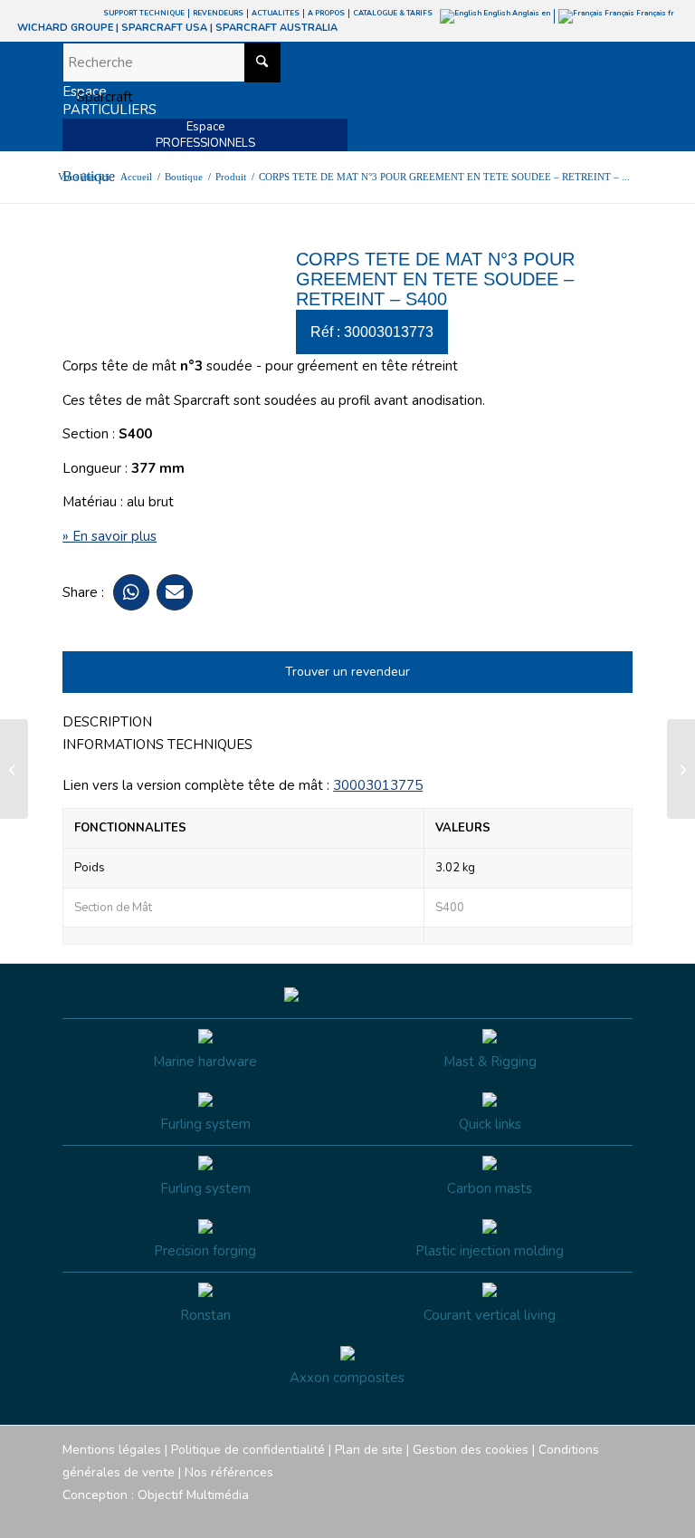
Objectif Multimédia (193, 1495)
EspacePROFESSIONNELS (205, 135)
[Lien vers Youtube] (564, 1515)
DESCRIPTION (107, 722)
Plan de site (369, 1449)
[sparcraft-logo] (97, 97)
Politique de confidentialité (248, 1449)
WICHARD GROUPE (65, 27)
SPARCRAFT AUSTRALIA (276, 27)
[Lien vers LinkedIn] (619, 1515)
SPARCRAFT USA (164, 27)
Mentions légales (111, 1449)
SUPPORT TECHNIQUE (144, 13)
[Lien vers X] (591, 1515)
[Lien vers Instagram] (537, 1515)
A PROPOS (326, 13)
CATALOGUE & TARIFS (393, 13)
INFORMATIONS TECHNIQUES (157, 744)
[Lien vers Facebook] (510, 1515)
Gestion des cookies (470, 1449)
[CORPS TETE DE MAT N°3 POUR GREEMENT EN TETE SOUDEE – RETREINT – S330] (14, 769)
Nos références (229, 1472)
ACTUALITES (276, 13)
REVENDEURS (218, 13)
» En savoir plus (109, 536)
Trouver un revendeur (347, 671)
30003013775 (378, 785)
